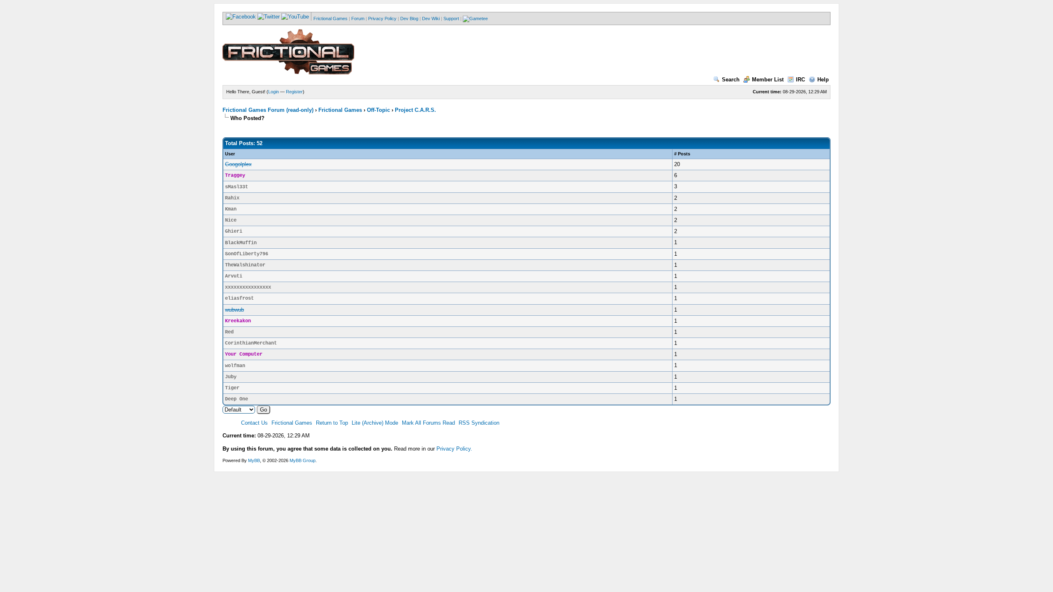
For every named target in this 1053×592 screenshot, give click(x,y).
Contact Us (254, 423)
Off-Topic (378, 110)
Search (731, 79)
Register (294, 91)
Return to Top (332, 423)
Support (451, 18)
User (230, 153)
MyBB (254, 460)
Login (273, 91)
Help (823, 79)
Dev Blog (409, 18)
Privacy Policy (382, 18)
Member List (768, 79)
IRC (800, 79)
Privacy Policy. (454, 449)
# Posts (682, 153)
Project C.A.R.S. (415, 110)
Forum (357, 18)
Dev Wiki (431, 18)
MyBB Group (302, 460)
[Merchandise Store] (475, 18)
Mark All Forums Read (428, 423)
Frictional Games (330, 18)
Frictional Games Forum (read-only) (268, 110)
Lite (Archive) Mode (375, 423)
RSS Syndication (479, 423)
